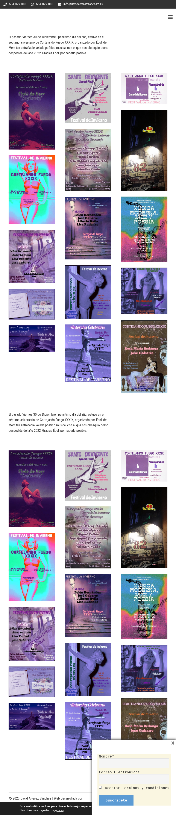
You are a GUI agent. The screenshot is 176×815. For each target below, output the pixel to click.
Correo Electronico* (119, 772)
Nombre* (106, 756)
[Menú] (170, 17)
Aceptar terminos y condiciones (137, 788)
